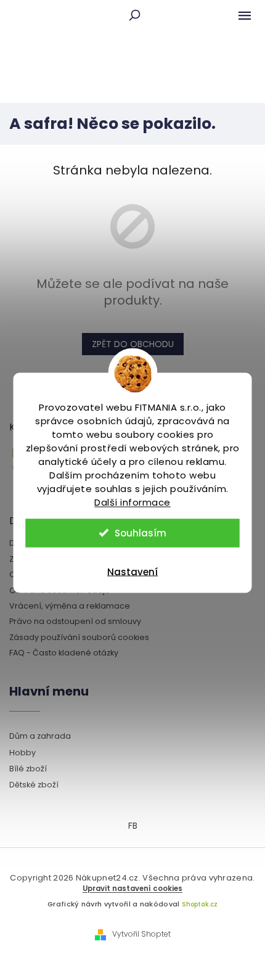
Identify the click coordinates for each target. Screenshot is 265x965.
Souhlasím (140, 532)
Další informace (132, 501)
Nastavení (132, 571)
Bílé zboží (28, 768)
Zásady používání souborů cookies (79, 637)
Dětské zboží (34, 784)
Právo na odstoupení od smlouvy (75, 621)
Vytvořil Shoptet (141, 934)
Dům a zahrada (40, 736)
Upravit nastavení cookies (132, 888)
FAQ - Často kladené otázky (63, 652)
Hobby (22, 752)
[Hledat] (134, 15)
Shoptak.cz (200, 904)
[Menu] (244, 15)
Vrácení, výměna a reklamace (69, 606)
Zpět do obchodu (133, 344)
